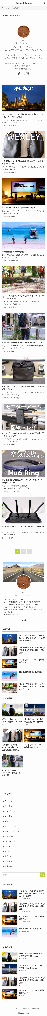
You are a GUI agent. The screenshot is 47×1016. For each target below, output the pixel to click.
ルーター (10, 846)
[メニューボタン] (3, 3)
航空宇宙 (10, 866)
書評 (8, 856)
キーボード (11, 826)
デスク (9, 836)
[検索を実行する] (42, 874)
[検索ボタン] (44, 3)
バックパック (11, 841)
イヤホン (10, 811)
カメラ (9, 816)
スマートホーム (12, 831)
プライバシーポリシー (14, 1008)
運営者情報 (35, 1008)
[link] (19, 73)
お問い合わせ (27, 1008)
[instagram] (27, 73)
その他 (9, 806)
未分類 (9, 861)
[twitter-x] (23, 73)
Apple (8, 801)
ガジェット (11, 821)
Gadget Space (23, 3)
